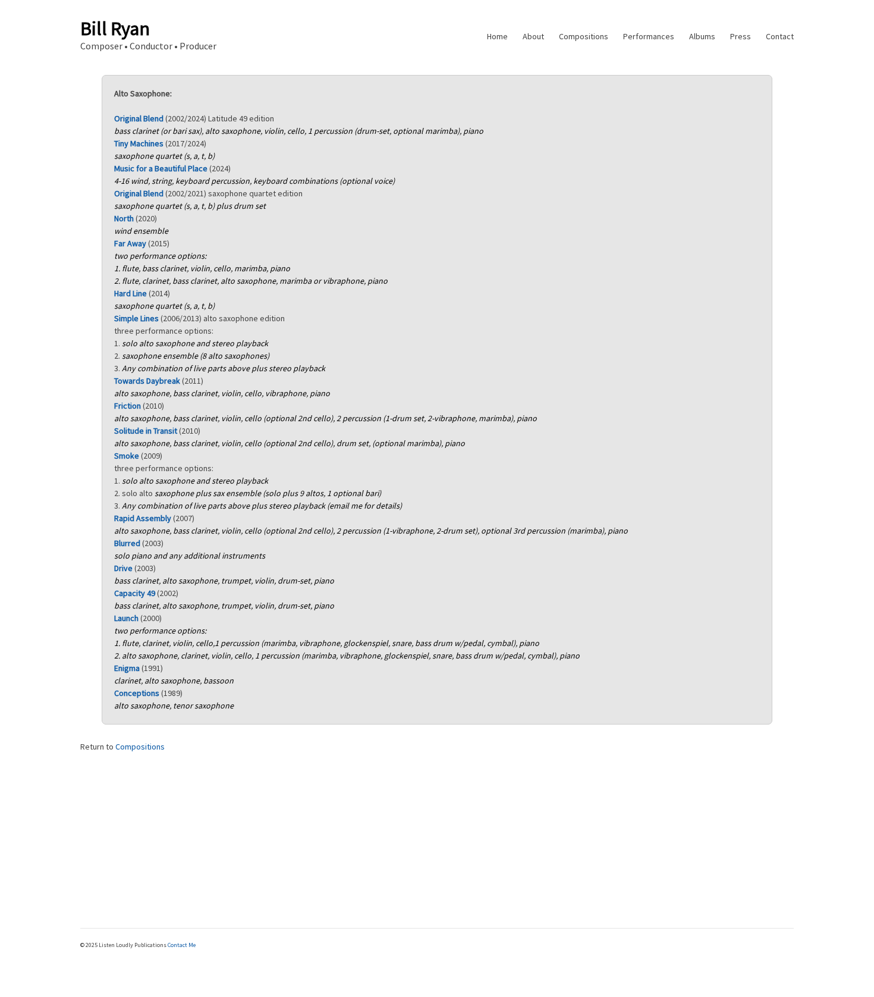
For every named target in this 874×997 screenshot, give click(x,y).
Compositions (583, 36)
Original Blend (139, 118)
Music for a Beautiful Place (161, 168)
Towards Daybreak (147, 380)
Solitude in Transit (145, 430)
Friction (127, 405)
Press (740, 36)
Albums (702, 36)
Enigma (127, 668)
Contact (780, 36)
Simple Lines (136, 318)
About (533, 36)
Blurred (127, 543)
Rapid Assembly (142, 518)
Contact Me (182, 945)
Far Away (130, 243)
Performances (648, 36)
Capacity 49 (134, 593)
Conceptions (136, 693)
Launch (126, 618)
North (124, 218)
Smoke (126, 455)
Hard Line (130, 293)
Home (497, 36)
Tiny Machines (139, 143)
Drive (123, 568)
